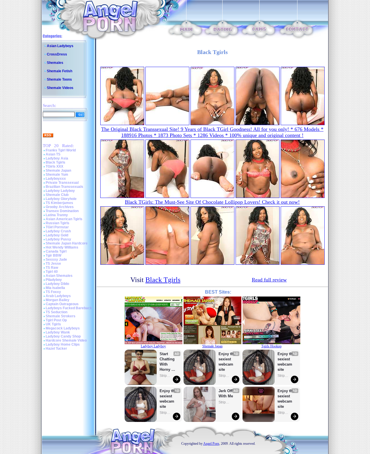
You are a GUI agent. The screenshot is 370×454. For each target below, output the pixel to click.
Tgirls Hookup (271, 346)
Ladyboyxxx (56, 179)
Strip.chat (165, 376)
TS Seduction (56, 312)
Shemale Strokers (60, 316)
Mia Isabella (55, 288)
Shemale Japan (58, 170)
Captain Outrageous (62, 304)
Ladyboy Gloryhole (61, 199)
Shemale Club (57, 195)
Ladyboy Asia (57, 158)
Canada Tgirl (56, 251)
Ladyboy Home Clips (63, 344)
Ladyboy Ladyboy (60, 191)
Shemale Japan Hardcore (67, 243)
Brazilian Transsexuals (64, 187)
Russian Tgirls (57, 223)
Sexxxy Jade (56, 259)
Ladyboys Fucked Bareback (69, 308)
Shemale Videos (60, 88)
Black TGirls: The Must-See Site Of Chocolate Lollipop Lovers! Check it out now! (212, 202)
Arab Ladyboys (58, 296)
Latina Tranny (57, 215)
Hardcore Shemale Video (66, 340)
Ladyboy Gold (57, 235)
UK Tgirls (53, 324)
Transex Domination (62, 211)
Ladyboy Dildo (57, 284)
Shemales (55, 63)
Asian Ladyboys (60, 46)
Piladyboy (54, 280)
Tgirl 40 (52, 272)
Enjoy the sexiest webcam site (168, 399)
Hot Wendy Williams (62, 247)
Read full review (269, 280)
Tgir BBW (53, 255)
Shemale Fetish (59, 71)
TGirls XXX (54, 166)
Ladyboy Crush (58, 231)
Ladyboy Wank (58, 332)
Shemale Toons (59, 79)
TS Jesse (53, 264)
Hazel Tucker (56, 348)
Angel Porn (211, 444)
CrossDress (57, 54)
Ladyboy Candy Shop (63, 336)
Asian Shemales (59, 276)
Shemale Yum (57, 175)
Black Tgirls (55, 162)
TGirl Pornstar (57, 227)
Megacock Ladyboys (63, 328)
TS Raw (52, 268)
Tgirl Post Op (56, 320)
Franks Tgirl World (61, 150)
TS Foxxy (53, 292)
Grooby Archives (60, 207)
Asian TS (53, 154)
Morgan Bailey (57, 300)
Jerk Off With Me (226, 393)
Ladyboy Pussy (58, 239)
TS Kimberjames (59, 203)
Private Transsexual (62, 183)
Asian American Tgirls (64, 219)
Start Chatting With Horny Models (168, 362)
